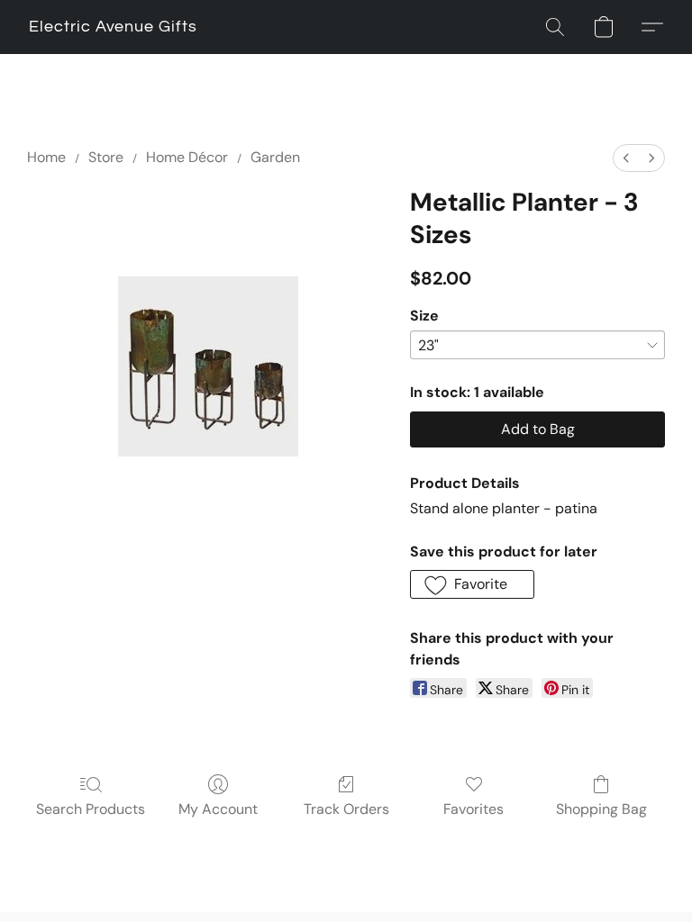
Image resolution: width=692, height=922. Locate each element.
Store (105, 157)
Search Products (90, 809)
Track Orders (346, 809)
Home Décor (187, 157)
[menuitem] (626, 158)
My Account (218, 809)
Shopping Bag (601, 809)
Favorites (473, 809)
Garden (275, 157)
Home (46, 157)
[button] (113, 27)
